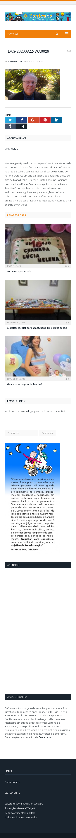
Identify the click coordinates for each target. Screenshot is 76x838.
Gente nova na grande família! (24, 384)
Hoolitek (30, 813)
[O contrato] (38, 16)
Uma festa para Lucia (19, 271)
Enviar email (46, 737)
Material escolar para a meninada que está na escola (37, 327)
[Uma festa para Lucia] (38, 246)
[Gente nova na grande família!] (38, 358)
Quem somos (12, 782)
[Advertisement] (19, 630)
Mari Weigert (15, 61)
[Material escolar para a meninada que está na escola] (38, 302)
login (31, 411)
